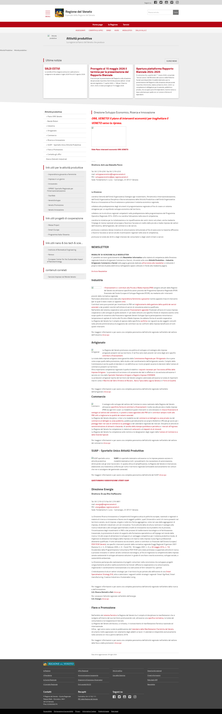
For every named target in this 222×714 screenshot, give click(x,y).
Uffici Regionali (83, 671)
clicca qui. (106, 335)
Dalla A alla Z (141, 30)
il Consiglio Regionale (50, 684)
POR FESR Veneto (98, 544)
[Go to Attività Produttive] (59, 663)
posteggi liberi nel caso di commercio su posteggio (110, 423)
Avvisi (116, 30)
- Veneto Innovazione (55, 209)
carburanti (136, 429)
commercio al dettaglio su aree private (154, 418)
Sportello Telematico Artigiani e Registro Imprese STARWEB (131, 375)
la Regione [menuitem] (113, 24)
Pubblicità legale (103, 711)
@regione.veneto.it (109, 504)
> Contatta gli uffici (53, 154)
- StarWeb (51, 195)
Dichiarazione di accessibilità (63, 711)
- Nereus (50, 254)
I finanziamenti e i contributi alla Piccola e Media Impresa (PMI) (128, 287)
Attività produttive (20, 50)
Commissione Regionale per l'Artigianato (150, 358)
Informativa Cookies (89, 711)
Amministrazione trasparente (88, 675)
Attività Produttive (6, 50)
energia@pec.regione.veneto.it (107, 507)
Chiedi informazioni (153, 675)
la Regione (46, 671)
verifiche (143, 321)
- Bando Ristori (52, 121)
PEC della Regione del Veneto (88, 699)
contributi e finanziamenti (112, 355)
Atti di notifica (117, 671)
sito (123, 301)
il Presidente (47, 675)
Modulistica (127, 30)
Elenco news (172, 61)
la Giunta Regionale (49, 680)
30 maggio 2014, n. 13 (160, 547)
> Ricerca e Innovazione (55, 140)
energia (99, 504)
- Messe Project (53, 225)
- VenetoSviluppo (53, 200)
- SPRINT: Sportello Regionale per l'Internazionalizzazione (60, 189)
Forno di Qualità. (169, 380)
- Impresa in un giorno (56, 179)
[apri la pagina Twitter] (159, 3)
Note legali (114, 711)
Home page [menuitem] (97, 24)
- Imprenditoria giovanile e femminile (61, 174)
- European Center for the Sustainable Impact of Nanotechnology (65, 260)
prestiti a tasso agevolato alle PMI (134, 412)
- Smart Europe (53, 229)
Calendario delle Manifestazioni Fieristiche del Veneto (152, 629)
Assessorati (80, 30)
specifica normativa (155, 618)
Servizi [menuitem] (126, 24)
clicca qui (106, 443)
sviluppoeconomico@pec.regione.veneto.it (111, 177)
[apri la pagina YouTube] (165, 3)
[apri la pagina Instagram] (176, 3)
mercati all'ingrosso (169, 426)
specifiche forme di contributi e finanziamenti (129, 407)
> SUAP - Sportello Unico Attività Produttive (63, 145)
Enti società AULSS (84, 684)
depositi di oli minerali (152, 429)
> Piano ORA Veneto (54, 116)
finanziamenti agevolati (139, 310)
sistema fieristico (110, 615)
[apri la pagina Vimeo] (170, 3)
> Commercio (51, 135)
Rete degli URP (152, 680)
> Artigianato (51, 130)
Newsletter (151, 684)
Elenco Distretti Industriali (56, 159)
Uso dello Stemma (119, 675)
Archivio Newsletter (99, 271)
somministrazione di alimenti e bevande (107, 426)
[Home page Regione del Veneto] (59, 13)
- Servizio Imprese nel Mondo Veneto (61, 277)
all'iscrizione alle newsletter (153, 263)
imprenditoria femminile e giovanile (135, 298)
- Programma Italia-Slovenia (58, 234)
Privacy (77, 711)
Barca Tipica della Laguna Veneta (147, 380)
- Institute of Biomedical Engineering (61, 249)
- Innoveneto (52, 183)
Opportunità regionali (154, 671)
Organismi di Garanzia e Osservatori (90, 680)
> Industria (50, 126)
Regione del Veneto (80, 13)
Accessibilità (47, 711)
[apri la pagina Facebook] (154, 3)
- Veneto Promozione (55, 205)
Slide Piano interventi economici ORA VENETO (109, 149)
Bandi (108, 30)
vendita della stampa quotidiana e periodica (142, 426)
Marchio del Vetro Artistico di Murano (118, 380)
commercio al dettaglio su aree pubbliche (107, 421)
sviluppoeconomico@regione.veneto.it (110, 174)
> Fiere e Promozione (54, 149)
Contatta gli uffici (96, 30)
